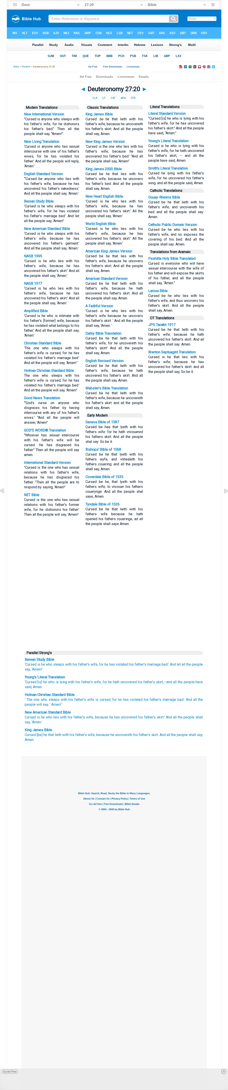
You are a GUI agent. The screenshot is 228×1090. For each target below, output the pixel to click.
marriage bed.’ (158, 664)
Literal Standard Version (167, 113)
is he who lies (48, 717)
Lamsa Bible (158, 291)
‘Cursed (31, 682)
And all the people (174, 735)
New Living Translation (41, 141)
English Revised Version (105, 361)
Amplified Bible (36, 311)
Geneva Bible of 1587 (102, 422)
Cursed (30, 717)
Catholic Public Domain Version (172, 225)
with (68, 664)
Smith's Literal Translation (168, 168)
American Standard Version (107, 278)
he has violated (116, 664)
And (189, 699)
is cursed (103, 699)
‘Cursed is (32, 664)
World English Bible (101, 224)
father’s (80, 699)
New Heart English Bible (104, 196)
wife (97, 682)
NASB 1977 (33, 283)
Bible (16, 66)
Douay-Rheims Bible (164, 197)
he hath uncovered (122, 682)
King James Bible (99, 114)
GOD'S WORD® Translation (45, 430)
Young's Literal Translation (168, 141)
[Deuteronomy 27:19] (5, 501)
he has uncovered (123, 717)
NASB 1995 (33, 256)
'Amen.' (37, 722)
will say (42, 704)
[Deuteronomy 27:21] (222, 501)
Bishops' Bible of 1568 (103, 449)
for (101, 664)
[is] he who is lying (52, 682)
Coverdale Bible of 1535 (104, 477)
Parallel (26, 66)
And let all (177, 664)
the (200, 699)
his (70, 699)
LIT (104, 98)
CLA (95, 98)
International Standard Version (47, 462)
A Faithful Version (99, 306)
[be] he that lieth (49, 735)
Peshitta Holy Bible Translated (171, 258)
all (195, 699)
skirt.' (161, 717)
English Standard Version (43, 174)
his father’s (81, 664)
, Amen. (37, 687)
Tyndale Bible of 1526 (103, 504)
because (101, 717)
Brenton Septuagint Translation (172, 352)
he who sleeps (52, 664)
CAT (113, 98)
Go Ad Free (10, 1071)
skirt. (155, 735)
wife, (94, 664)
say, (28, 669)
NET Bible (31, 495)
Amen (55, 704)
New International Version (44, 114)
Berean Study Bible (39, 201)
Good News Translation (42, 398)
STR (133, 98)
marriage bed (173, 699)
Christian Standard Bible (42, 343)
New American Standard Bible (47, 229)
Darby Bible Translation (103, 333)
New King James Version (105, 141)
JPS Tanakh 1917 (161, 325)
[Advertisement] (114, 614)
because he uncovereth (114, 735)
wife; (91, 735)
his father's (147, 717)
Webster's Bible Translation (107, 388)
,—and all (170, 682)
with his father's (72, 717)
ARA (123, 98)
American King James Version (109, 251)
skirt (159, 682)
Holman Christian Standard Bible (49, 370)
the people (194, 664)
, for (104, 682)
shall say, (196, 735)
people (30, 704)
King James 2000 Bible (104, 169)
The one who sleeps (43, 699)
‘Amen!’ (37, 669)
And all (171, 717)
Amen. (29, 740)
